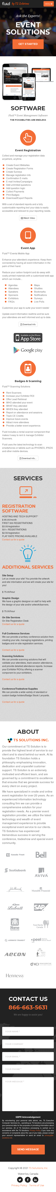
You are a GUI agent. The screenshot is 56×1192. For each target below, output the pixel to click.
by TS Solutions (20, 3)
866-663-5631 (28, 1007)
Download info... (28, 458)
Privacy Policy (35, 1130)
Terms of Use (36, 1185)
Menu (49, 4)
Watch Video (29, 217)
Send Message (28, 1149)
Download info (29, 324)
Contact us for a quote (13, 539)
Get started (28, 44)
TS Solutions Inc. (31, 740)
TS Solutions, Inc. (38, 1168)
